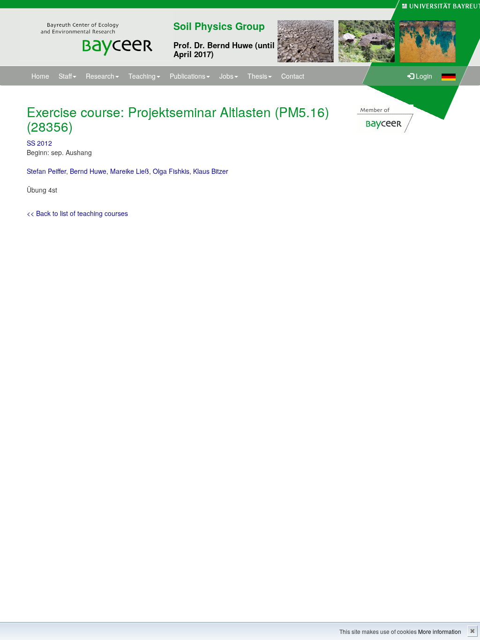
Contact (292, 76)
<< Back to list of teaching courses (77, 213)
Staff (65, 76)
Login (423, 76)
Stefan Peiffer (46, 171)
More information (439, 631)
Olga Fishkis (171, 171)
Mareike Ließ (129, 171)
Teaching (142, 76)
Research (100, 76)
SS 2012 (39, 143)
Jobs (226, 76)
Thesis (257, 76)
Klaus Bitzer (210, 171)
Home (40, 76)
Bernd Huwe (88, 171)
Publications (187, 76)
